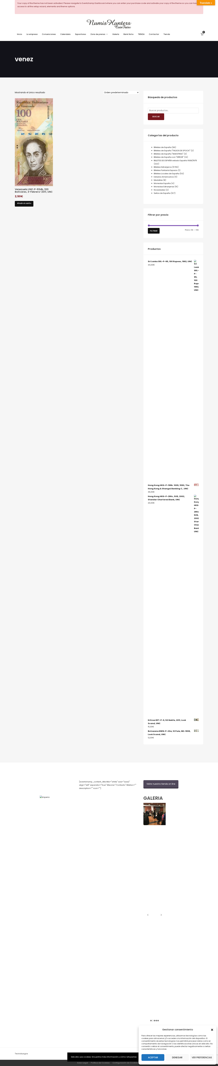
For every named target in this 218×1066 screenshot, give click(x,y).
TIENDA (141, 34)
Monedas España (162, 183)
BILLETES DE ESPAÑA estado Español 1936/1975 (175, 160)
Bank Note (128, 34)
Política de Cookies (100, 1062)
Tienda (166, 34)
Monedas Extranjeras (164, 186)
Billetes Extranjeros (163, 167)
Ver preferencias (202, 1057)
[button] (212, 1029)
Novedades (159, 189)
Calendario (65, 34)
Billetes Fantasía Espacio (166, 170)
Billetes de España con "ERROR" (169, 157)
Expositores (80, 34)
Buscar (156, 116)
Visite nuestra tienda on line (161, 783)
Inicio (19, 34)
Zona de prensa (97, 34)
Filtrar (153, 230)
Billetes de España (162, 147)
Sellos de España (162, 193)
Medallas (158, 180)
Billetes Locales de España (166, 173)
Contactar (154, 34)
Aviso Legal (82, 1062)
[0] (202, 34)
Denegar (177, 1057)
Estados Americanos (164, 176)
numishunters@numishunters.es (94, 795)
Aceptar (153, 1057)
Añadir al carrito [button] (24, 203)
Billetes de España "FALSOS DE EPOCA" (172, 150)
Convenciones (49, 34)
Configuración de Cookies (125, 1062)
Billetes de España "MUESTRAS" (168, 153)
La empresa (32, 34)
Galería (115, 34)
